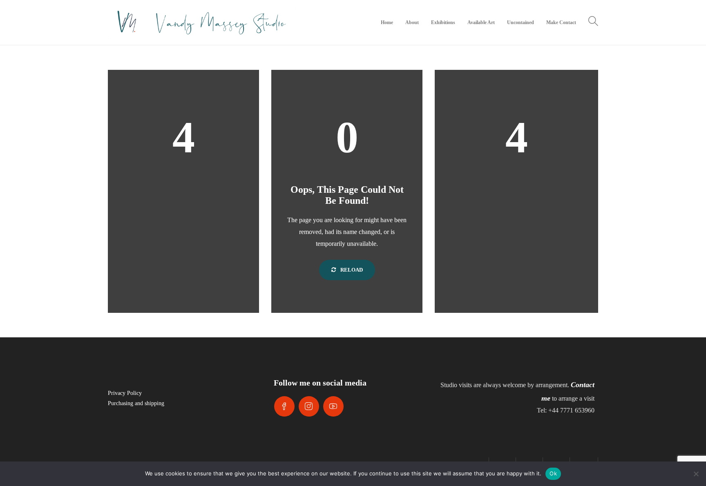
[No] (696, 474)
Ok (553, 473)
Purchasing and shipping (136, 403)
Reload (351, 270)
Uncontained (520, 22)
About (412, 22)
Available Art (481, 22)
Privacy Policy (125, 393)
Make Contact (561, 22)
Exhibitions (443, 22)
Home (387, 22)
